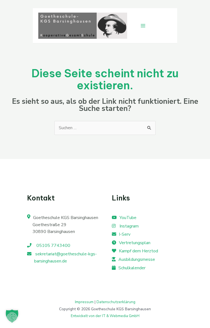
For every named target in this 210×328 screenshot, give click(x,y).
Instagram (128, 226)
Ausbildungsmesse (136, 259)
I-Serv (124, 234)
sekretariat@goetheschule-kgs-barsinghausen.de (65, 257)
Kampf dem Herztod (138, 251)
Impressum (84, 302)
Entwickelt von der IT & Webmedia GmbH (105, 316)
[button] (12, 316)
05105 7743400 (52, 246)
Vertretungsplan (134, 243)
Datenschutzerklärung (116, 302)
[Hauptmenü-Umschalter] (143, 26)
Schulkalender (131, 268)
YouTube (127, 218)
